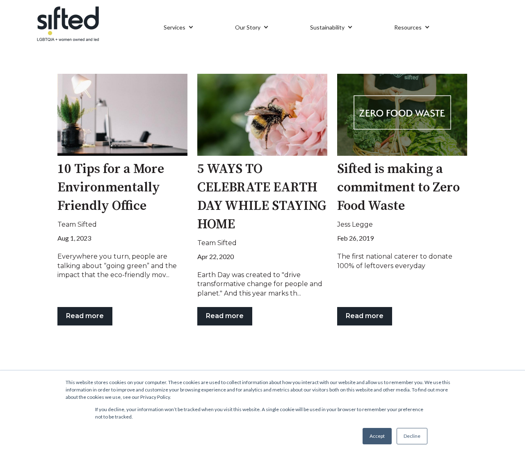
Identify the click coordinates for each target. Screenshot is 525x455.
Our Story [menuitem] (247, 27)
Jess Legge (355, 224)
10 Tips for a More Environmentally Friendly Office (110, 187)
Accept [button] (377, 436)
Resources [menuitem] (408, 27)
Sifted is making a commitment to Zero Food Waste (398, 187)
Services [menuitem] (174, 27)
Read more (85, 316)
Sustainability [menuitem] (327, 27)
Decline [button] (412, 436)
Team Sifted (77, 224)
